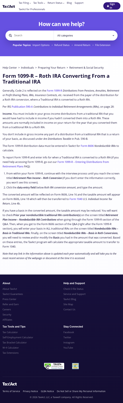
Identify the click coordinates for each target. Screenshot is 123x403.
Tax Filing (24, 2)
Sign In (112, 5)
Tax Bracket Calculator (15, 342)
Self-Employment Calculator (18, 337)
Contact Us (69, 309)
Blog (69, 2)
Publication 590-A (22, 106)
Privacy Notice (30, 391)
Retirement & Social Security (86, 67)
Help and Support (74, 283)
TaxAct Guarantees (13, 294)
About (6, 283)
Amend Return (82, 45)
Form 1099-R (54, 90)
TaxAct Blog (69, 299)
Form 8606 (87, 146)
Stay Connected (73, 326)
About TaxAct (10, 288)
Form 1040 (76, 199)
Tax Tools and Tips (14, 326)
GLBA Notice (47, 391)
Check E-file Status (73, 288)
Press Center (9, 299)
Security (7, 314)
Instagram (68, 342)
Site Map (68, 304)
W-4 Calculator (11, 347)
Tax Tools (38, 2)
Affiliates (7, 319)
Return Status (55, 2)
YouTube (68, 347)
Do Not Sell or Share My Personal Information (81, 391)
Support (79, 2)
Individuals (27, 67)
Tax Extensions (11, 352)
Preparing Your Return (51, 67)
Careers (7, 309)
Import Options (41, 45)
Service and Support (74, 294)
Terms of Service (11, 391)
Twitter (67, 337)
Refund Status (62, 45)
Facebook (68, 332)
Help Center (10, 67)
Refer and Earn (11, 304)
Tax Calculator (10, 332)
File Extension (102, 45)
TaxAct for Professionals (32, 9)
